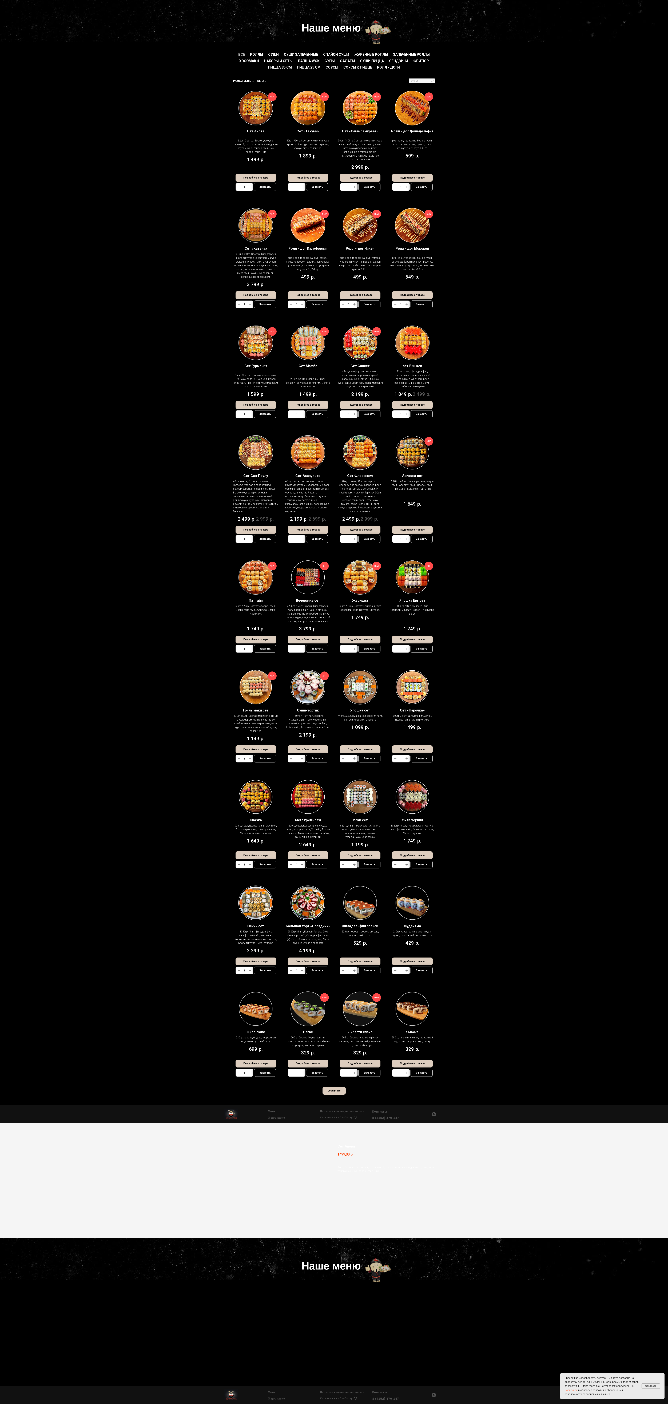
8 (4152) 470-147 (385, 1118)
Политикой (571, 1390)
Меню (272, 1111)
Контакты (379, 1111)
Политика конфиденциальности (342, 1111)
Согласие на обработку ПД (338, 1117)
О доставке (276, 1117)
